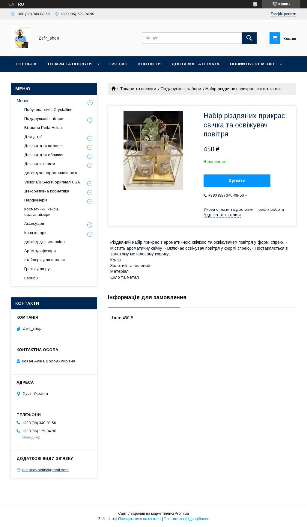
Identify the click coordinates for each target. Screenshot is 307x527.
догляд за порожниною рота (51, 173)
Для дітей (33, 137)
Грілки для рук (38, 268)
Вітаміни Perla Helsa (43, 127)
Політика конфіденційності (186, 519)
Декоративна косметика (46, 191)
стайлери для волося (44, 260)
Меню (22, 100)
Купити (237, 180)
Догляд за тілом (39, 164)
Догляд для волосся (44, 146)
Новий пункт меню (252, 64)
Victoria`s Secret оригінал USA (52, 182)
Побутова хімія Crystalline (48, 109)
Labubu (31, 278)
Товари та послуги (69, 64)
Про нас (118, 64)
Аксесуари (34, 223)
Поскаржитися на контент (139, 519)
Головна (26, 64)
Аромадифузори (40, 251)
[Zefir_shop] (21, 48)
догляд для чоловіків (44, 242)
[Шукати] (249, 38)
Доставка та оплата (195, 64)
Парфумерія (35, 200)
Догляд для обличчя (43, 155)
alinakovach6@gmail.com (45, 470)
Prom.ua (182, 513)
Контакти (149, 64)
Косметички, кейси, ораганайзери (41, 212)
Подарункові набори (181, 88)
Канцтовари (35, 233)
